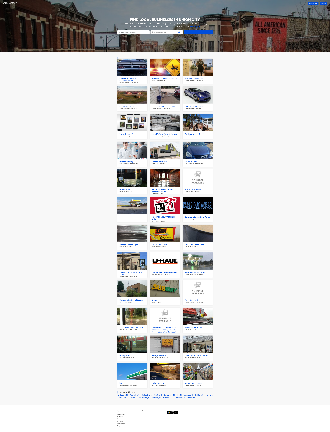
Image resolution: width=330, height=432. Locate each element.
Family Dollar (125, 355)
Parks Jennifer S (191, 300)
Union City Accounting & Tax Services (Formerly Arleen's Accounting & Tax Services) (164, 330)
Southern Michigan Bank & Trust (130, 273)
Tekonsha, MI (135, 395)
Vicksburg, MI (123, 395)
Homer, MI (209, 395)
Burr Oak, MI (156, 398)
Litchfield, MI (199, 395)
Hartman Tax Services (194, 78)
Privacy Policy (121, 423)
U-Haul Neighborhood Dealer (164, 272)
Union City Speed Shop (194, 245)
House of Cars (191, 161)
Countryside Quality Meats (196, 355)
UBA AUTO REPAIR (159, 245)
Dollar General (158, 383)
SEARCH (198, 32)
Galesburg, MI (123, 398)
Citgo (154, 300)
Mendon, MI (177, 395)
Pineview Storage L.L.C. (129, 106)
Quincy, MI (167, 395)
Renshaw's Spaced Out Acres (197, 217)
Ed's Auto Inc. (125, 189)
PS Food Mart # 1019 (193, 328)
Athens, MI (191, 398)
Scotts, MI (158, 395)
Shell (121, 217)
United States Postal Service (131, 300)
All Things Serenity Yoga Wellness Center (162, 190)
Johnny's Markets (159, 161)
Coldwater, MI (144, 398)
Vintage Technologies (128, 245)
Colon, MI (133, 398)
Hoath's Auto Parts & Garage (164, 134)
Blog (118, 426)
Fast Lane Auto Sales (194, 106)
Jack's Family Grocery (194, 383)
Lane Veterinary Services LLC (164, 106)
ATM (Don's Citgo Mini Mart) (131, 328)
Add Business (313, 3)
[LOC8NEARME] (10, 3)
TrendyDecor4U (126, 134)
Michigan (195, 26)
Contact (323, 3)
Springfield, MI (147, 395)
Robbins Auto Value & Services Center (128, 79)
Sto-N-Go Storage (193, 189)
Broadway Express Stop (195, 272)
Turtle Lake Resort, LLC (194, 134)
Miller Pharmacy (126, 161)
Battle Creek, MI (179, 398)
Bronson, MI (167, 398)
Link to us (120, 421)
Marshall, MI (188, 395)
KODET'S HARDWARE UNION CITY (163, 218)
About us (120, 416)
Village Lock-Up (159, 355)
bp (120, 383)
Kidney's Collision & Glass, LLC (165, 78)
